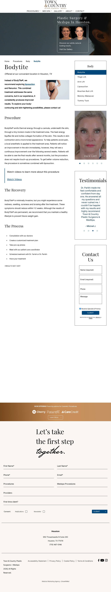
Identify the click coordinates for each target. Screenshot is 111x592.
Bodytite (81, 72)
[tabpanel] (91, 135)
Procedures (33, 11)
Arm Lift (81, 82)
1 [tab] (79, 163)
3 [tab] (88, 163)
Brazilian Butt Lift (85, 91)
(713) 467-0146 (55, 544)
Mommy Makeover (86, 96)
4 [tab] (92, 163)
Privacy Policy (55, 561)
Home (7, 61)
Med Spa (46, 11)
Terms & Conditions (85, 561)
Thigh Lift (82, 77)
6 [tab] (101, 163)
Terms (90, 318)
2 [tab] (84, 163)
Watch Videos (14, 179)
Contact (80, 11)
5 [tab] (97, 163)
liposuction (30, 84)
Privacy (98, 317)
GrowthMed (65, 581)
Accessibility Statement (37, 561)
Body (28, 61)
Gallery (58, 11)
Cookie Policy (69, 561)
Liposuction (83, 86)
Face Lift (90, 156)
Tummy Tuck (83, 101)
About (69, 11)
